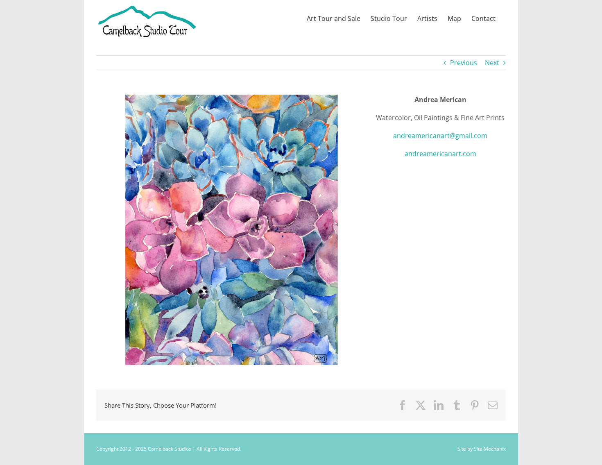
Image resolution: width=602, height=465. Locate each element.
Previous (463, 62)
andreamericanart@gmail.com (440, 135)
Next (492, 62)
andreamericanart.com (440, 153)
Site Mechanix (490, 448)
